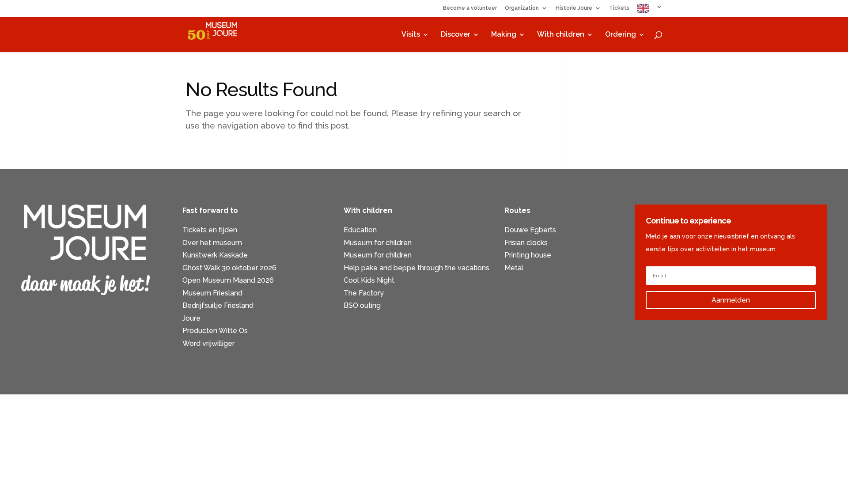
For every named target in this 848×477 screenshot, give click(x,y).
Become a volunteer (470, 8)
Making (503, 34)
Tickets (619, 8)
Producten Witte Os (215, 330)
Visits (410, 34)
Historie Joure (574, 8)
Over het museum (212, 242)
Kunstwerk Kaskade (215, 255)
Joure (191, 318)
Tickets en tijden (209, 230)
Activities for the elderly (543, 280)
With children (560, 34)
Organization (522, 8)
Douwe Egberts (530, 230)
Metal (513, 268)
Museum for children (378, 242)
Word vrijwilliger (208, 343)
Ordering (620, 34)
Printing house (527, 255)
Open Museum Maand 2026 (228, 280)
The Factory (364, 293)
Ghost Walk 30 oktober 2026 (229, 268)
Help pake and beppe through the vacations (416, 268)
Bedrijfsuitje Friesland (218, 305)
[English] (649, 10)
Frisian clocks (526, 242)
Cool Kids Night (369, 280)
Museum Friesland (212, 293)
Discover (455, 34)
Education (360, 230)
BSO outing (362, 305)
